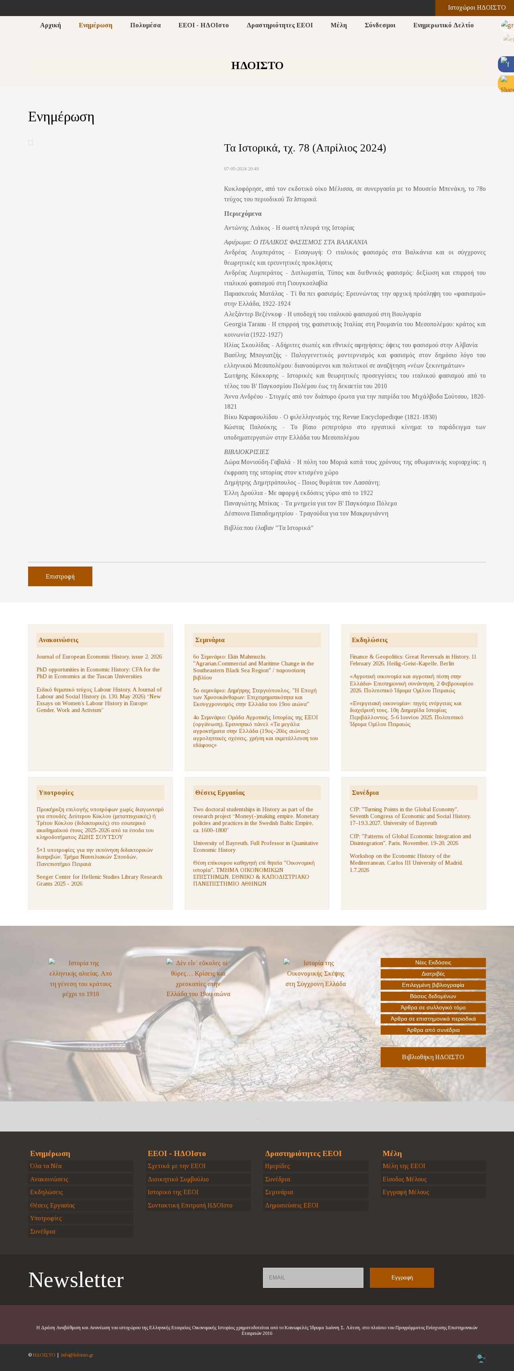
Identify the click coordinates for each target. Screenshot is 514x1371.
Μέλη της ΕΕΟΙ (404, 1165)
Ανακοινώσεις (58, 639)
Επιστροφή (60, 576)
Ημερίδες (277, 1165)
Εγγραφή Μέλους (406, 1192)
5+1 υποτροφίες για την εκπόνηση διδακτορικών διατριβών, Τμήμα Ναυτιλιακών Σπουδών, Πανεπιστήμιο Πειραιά (95, 857)
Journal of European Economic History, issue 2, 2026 (99, 656)
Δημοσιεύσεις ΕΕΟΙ (291, 1205)
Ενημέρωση (95, 25)
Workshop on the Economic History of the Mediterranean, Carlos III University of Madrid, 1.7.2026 (406, 863)
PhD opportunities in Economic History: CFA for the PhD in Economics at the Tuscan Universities (98, 672)
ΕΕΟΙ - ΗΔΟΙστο (203, 25)
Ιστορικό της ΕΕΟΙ (173, 1192)
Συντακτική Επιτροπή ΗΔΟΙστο (190, 1205)
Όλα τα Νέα (45, 1165)
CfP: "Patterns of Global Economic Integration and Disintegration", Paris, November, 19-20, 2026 (410, 839)
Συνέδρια (365, 792)
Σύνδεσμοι (380, 25)
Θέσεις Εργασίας (220, 792)
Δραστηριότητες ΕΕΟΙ (280, 25)
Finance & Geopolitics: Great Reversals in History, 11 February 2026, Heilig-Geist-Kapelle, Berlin (413, 660)
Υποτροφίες (56, 792)
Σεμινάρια (209, 639)
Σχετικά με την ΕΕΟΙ (177, 1165)
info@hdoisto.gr (77, 1355)
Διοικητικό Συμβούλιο (178, 1179)
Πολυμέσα (145, 25)
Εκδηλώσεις (370, 639)
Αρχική (50, 25)
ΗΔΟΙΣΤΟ (44, 1355)
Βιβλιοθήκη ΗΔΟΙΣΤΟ (433, 1057)
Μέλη (338, 25)
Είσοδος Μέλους (405, 1179)
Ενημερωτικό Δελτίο (443, 25)
